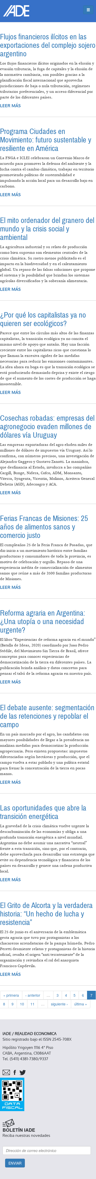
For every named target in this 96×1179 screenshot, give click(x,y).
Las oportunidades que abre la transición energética (43, 812)
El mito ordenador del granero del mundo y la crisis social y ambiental (47, 228)
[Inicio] (16, 10)
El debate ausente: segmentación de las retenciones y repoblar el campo (47, 716)
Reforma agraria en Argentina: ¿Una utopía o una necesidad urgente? (42, 621)
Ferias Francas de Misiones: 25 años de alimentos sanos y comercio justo (44, 527)
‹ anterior (32, 995)
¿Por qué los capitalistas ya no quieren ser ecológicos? (43, 319)
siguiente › (59, 1003)
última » (80, 1003)
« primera (11, 995)
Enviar (15, 1163)
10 (22, 1003)
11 (32, 1003)
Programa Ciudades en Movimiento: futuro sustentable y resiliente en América (45, 140)
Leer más (10, 106)
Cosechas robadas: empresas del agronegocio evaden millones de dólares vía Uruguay (47, 426)
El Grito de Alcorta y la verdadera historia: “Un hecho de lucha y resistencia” (46, 914)
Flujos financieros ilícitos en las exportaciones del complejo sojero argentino (47, 45)
